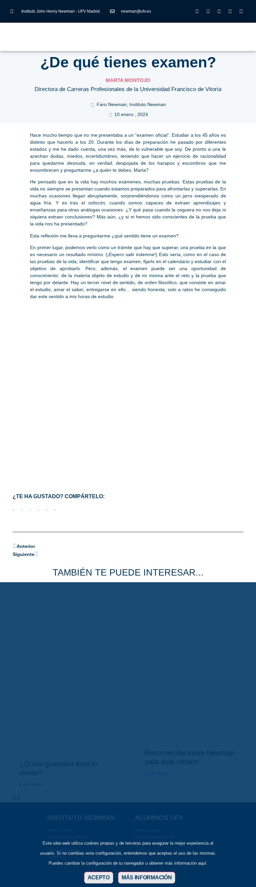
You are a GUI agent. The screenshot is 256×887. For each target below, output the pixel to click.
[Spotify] (241, 11)
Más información (147, 877)
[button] (105, 33)
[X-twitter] (208, 11)
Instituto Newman (147, 104)
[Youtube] (230, 11)
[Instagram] (197, 11)
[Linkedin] (219, 11)
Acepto (99, 877)
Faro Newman (112, 104)
